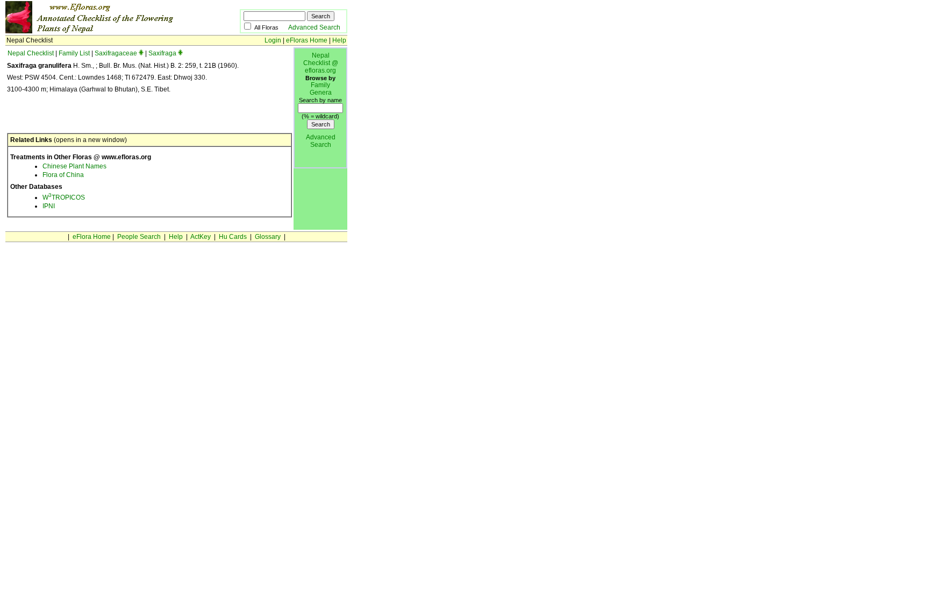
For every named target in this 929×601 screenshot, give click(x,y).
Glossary (268, 237)
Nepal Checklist (31, 53)
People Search (139, 237)
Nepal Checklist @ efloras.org (320, 63)
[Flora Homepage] (106, 31)
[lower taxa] (141, 53)
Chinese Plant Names (74, 166)
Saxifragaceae (116, 53)
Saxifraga (162, 53)
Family (320, 85)
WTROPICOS (63, 197)
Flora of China (63, 175)
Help (339, 40)
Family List (74, 53)
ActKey (200, 237)
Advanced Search (314, 27)
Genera (321, 92)
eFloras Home (306, 40)
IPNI (48, 206)
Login (273, 40)
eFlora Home (92, 237)
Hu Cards (233, 237)
